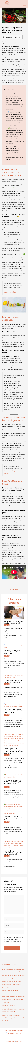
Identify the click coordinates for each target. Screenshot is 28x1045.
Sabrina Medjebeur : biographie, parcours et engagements (12, 989)
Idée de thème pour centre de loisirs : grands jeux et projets (13, 1010)
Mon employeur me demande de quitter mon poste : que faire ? (13, 852)
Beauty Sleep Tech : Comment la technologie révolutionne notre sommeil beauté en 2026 (13, 750)
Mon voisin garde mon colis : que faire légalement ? (13, 622)
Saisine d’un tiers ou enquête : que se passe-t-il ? (13, 817)
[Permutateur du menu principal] (25, 4)
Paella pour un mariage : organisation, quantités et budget (14, 977)
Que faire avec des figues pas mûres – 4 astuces (13, 681)
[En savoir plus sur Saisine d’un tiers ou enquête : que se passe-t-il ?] (14, 808)
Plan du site (19, 1041)
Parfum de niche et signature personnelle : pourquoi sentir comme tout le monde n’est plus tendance (13, 996)
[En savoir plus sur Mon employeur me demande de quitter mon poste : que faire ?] (14, 844)
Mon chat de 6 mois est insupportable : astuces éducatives (12, 651)
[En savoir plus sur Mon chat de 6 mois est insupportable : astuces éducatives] (14, 646)
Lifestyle (7, 625)
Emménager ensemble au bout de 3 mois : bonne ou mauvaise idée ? (13, 970)
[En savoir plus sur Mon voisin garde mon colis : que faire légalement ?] (14, 612)
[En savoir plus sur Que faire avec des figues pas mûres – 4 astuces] (14, 676)
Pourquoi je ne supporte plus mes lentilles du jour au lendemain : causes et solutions (13, 782)
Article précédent (14, 585)
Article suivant (14, 589)
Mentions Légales (10, 1041)
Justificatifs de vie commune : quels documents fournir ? (13, 1004)
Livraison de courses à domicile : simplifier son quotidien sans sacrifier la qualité (13, 1017)
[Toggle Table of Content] (19, 37)
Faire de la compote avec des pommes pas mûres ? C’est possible (13, 710)
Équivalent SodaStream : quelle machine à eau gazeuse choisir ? (12, 983)
